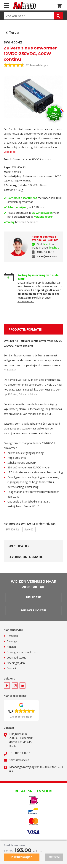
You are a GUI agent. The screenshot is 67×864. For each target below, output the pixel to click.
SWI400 (29, 529)
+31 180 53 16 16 (19, 753)
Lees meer (10, 151)
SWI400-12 (12, 529)
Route (13, 746)
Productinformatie (25, 329)
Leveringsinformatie (26, 557)
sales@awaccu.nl (47, 256)
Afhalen (11, 646)
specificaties (19, 546)
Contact (11, 668)
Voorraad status (16, 657)
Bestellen (12, 636)
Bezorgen (12, 641)
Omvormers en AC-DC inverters (31, 159)
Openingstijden (16, 663)
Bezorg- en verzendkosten (23, 652)
